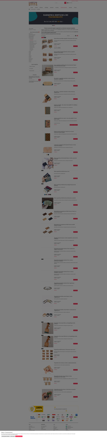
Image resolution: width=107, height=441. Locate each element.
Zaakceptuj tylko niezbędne (5, 436)
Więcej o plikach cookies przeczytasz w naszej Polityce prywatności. (9, 434)
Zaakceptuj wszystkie (19, 436)
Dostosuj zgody (13, 436)
